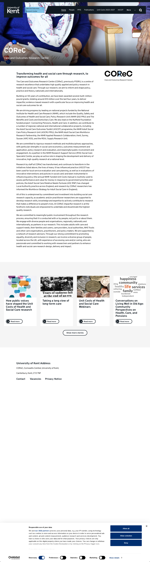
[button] (140, 10)
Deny (126, 543)
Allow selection (126, 536)
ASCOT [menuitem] (120, 10)
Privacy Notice (53, 379)
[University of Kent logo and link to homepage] (13, 10)
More (129, 10)
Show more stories (75, 333)
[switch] (63, 557)
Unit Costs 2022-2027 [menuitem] (106, 10)
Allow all (126, 528)
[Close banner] (146, 526)
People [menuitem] (71, 10)
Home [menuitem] (63, 10)
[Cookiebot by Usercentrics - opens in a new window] (14, 557)
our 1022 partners (42, 531)
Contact (21, 379)
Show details (114, 558)
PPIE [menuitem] (79, 10)
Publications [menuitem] (89, 10)
